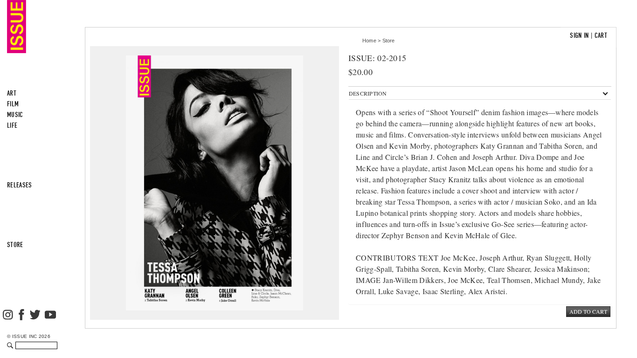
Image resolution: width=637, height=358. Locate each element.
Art (11, 93)
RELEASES (19, 185)
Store (388, 40)
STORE (15, 245)
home (369, 40)
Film (13, 104)
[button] (368, 93)
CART (601, 35)
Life (12, 125)
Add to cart (588, 311)
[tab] (480, 93)
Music (15, 114)
